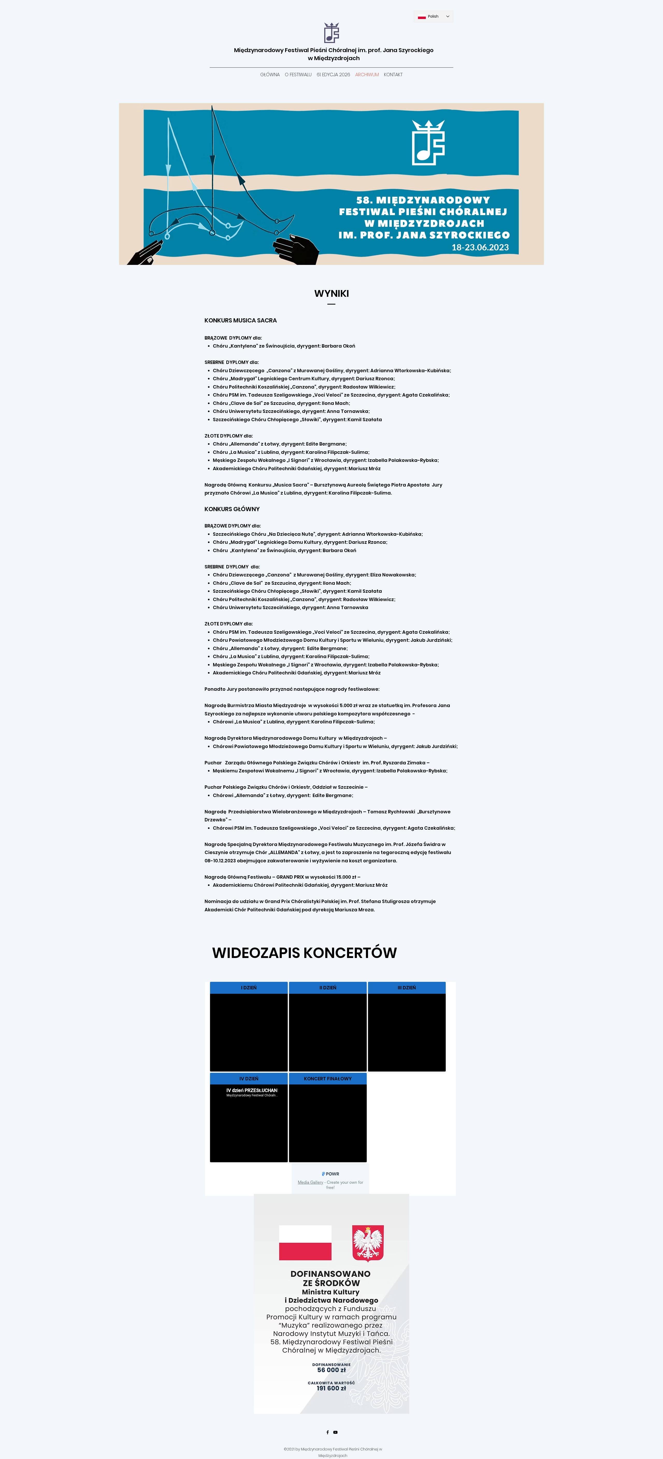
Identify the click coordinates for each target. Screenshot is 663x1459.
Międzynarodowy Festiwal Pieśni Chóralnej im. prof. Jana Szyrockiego (334, 50)
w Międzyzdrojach (334, 58)
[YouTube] (335, 1432)
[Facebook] (327, 1432)
